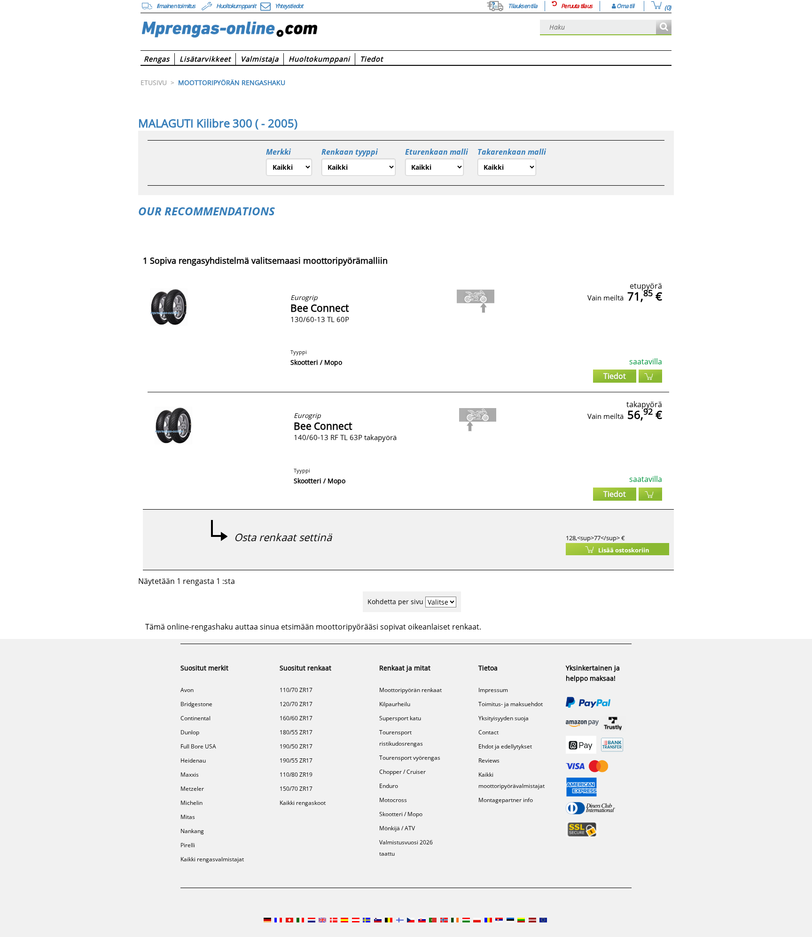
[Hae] (663, 27)
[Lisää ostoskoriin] (650, 376)
